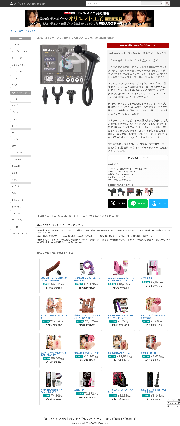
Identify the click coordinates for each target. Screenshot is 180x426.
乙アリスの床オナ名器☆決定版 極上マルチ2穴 (54, 353)
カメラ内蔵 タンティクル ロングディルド (87, 279)
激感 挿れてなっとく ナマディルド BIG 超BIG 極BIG (87, 316)
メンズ (15, 172)
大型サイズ (17, 44)
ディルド (16, 112)
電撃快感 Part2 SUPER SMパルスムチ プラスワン (120, 316)
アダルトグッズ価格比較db (29, 3)
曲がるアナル (146, 278)
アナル (15, 139)
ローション (17, 152)
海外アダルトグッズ (21, 233)
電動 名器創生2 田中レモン (119, 352)
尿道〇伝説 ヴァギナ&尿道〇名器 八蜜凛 (153, 316)
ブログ (64, 419)
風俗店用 (16, 166)
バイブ (15, 105)
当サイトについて (106, 419)
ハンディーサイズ (19, 51)
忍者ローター (80, 389)
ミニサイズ (17, 58)
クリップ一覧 (75, 419)
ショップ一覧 (90, 419)
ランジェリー (18, 206)
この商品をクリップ (139, 157)
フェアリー (17, 71)
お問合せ (131, 419)
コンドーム (17, 159)
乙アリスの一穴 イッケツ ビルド (54, 316)
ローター (16, 98)
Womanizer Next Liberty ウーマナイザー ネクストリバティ (120, 280)
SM (13, 132)
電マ (14, 145)
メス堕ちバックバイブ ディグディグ (120, 390)
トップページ (52, 419)
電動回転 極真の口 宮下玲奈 (86, 352)
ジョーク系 (17, 220)
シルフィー (17, 85)
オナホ (15, 119)
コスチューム (18, 199)
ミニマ (15, 78)
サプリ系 (16, 186)
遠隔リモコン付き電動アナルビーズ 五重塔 (153, 390)
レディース (16, 179)
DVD (14, 193)
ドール (15, 125)
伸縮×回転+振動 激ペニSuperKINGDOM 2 (51, 390)
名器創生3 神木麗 (148, 352)
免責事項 (120, 419)
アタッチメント (19, 64)
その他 (15, 226)
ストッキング (18, 213)
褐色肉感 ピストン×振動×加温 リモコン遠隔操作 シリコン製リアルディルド (54, 280)
